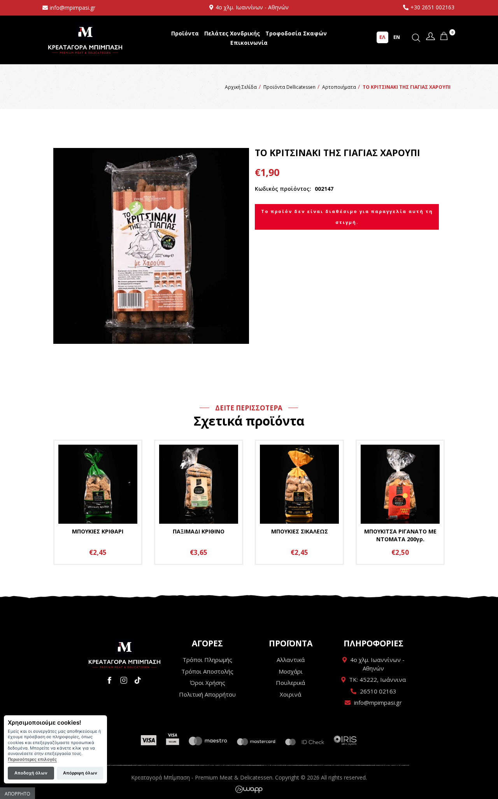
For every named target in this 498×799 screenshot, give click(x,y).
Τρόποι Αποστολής (207, 671)
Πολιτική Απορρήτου (207, 694)
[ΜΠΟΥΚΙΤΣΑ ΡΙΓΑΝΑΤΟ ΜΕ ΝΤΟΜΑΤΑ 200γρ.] (400, 502)
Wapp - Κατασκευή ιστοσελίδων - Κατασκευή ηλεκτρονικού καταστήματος (248, 789)
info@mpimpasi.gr (72, 7)
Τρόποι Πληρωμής (207, 659)
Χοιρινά (290, 694)
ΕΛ (382, 36)
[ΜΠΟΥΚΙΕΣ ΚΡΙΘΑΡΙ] (97, 502)
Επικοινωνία (249, 42)
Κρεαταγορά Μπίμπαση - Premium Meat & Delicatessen (85, 38)
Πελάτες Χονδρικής (232, 33)
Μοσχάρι (291, 671)
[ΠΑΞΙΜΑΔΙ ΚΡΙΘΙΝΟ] (198, 502)
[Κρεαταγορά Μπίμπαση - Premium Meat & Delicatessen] (124, 653)
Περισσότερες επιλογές (32, 759)
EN (396, 36)
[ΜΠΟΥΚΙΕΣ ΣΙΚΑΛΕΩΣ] (299, 502)
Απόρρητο (17, 793)
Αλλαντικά (291, 659)
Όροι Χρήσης (207, 682)
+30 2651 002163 (432, 7)
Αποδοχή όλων (30, 773)
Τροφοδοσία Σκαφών (296, 33)
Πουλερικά (290, 682)
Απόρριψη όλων (80, 773)
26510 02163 (378, 691)
